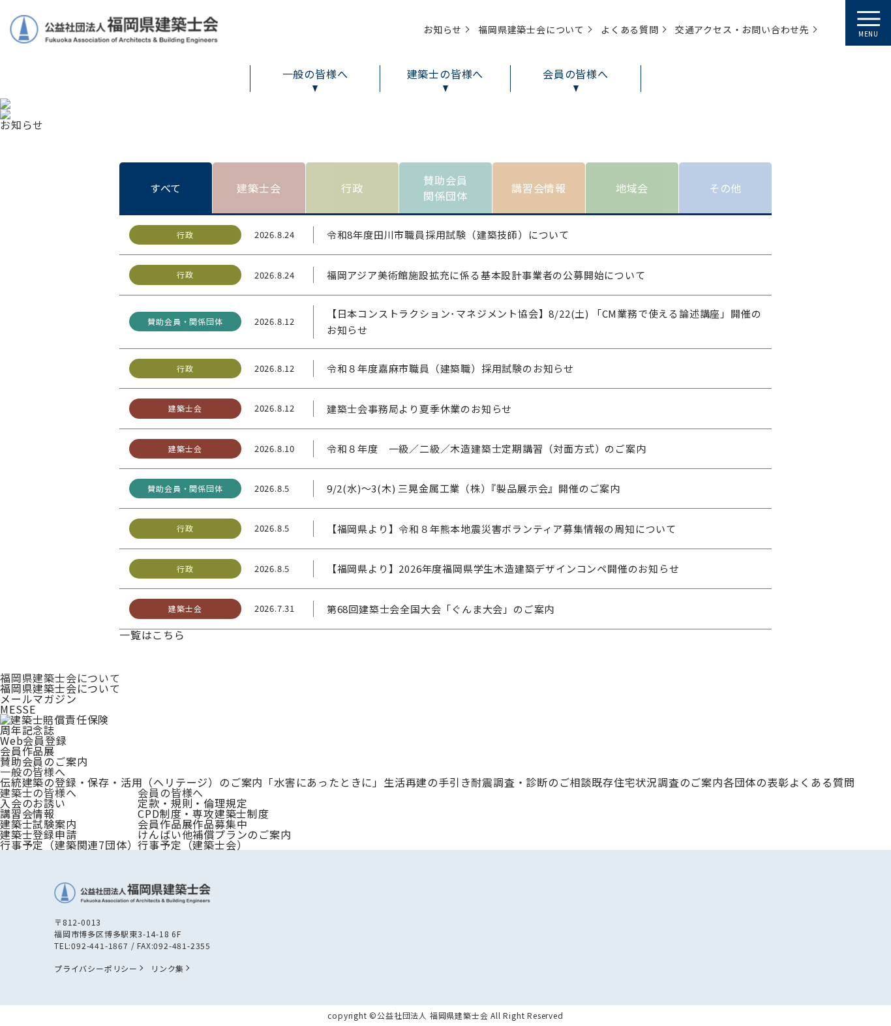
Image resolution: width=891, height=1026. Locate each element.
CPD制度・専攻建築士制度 (203, 813)
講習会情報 (538, 188)
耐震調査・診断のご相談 (531, 782)
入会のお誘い (33, 803)
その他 (725, 188)
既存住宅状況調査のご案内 (657, 782)
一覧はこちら (152, 634)
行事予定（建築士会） (192, 844)
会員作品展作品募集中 (192, 824)
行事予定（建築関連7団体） (69, 844)
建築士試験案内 (38, 824)
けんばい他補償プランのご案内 (214, 834)
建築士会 (258, 188)
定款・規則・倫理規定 (192, 803)
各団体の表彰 (756, 782)
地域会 (632, 188)
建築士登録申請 (38, 834)
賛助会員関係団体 (445, 188)
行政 (352, 188)
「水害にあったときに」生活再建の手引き (367, 782)
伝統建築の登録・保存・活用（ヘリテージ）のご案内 (131, 782)
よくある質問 (822, 782)
